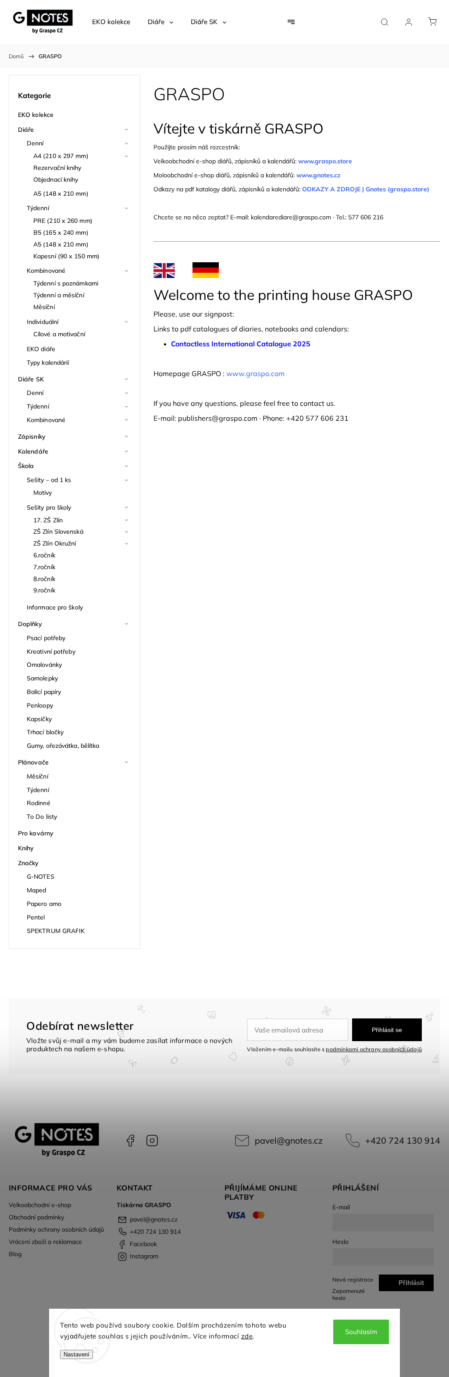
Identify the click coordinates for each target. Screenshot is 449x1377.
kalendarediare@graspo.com (291, 217)
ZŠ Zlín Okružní (54, 543)
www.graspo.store (325, 161)
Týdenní (38, 208)
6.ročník (44, 555)
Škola (26, 466)
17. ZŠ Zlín (48, 520)
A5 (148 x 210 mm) (61, 193)
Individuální (42, 322)
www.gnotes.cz (319, 175)
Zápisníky (32, 436)
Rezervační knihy (57, 168)
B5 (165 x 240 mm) (61, 232)
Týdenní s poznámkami (65, 283)
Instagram (152, 1140)
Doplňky (30, 624)
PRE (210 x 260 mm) (63, 221)
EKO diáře (41, 349)
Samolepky (42, 678)
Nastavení (76, 1354)
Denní (35, 143)
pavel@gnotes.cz (289, 1140)
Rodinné (38, 803)
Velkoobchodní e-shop (40, 1205)
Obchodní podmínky (36, 1217)
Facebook (130, 1140)
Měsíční (44, 307)
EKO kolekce (35, 115)
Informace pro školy (55, 607)
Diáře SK (31, 379)
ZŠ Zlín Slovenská (58, 531)
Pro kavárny (35, 833)
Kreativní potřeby (51, 651)
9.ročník (44, 590)
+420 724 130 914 (402, 1140)
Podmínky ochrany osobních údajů (56, 1229)
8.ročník (44, 579)
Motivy (42, 493)
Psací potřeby (46, 638)
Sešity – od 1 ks (49, 480)
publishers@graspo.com (217, 418)
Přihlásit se (387, 1029)
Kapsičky (39, 719)
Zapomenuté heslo (348, 1294)
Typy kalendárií (48, 362)
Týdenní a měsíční (58, 295)
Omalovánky (44, 665)
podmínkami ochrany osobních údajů (374, 1049)
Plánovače (33, 762)
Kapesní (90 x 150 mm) (66, 256)
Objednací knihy (55, 179)
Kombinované (46, 271)
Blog (15, 1254)
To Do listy (42, 817)
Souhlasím (361, 1332)
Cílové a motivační (59, 334)
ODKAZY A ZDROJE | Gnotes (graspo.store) (365, 189)
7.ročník (44, 567)
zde (247, 1336)
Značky (28, 863)
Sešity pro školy (49, 507)
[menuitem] (111, 22)
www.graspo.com (255, 373)
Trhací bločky (45, 732)
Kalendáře (33, 451)
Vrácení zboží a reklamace (45, 1242)
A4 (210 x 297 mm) (61, 156)
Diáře (26, 130)
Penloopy (40, 705)
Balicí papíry (44, 692)
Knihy (26, 848)
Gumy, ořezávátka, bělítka (63, 746)
